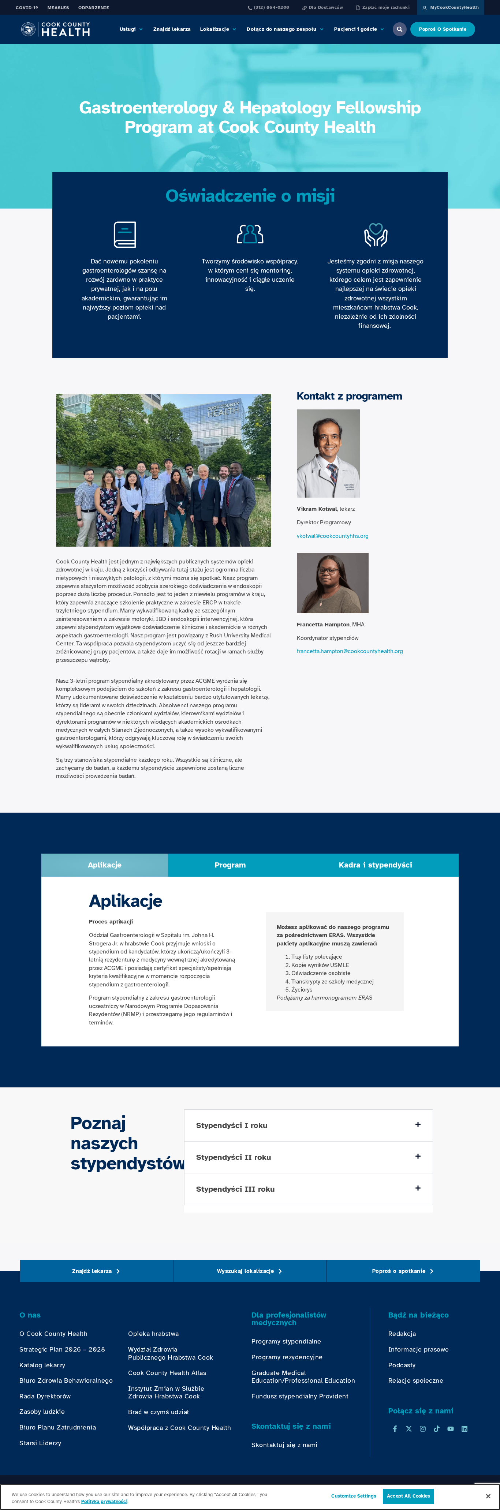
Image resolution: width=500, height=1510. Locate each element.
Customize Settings (353, 1496)
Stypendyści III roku (235, 1189)
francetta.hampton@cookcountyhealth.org (350, 651)
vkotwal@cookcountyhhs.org (333, 536)
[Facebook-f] (395, 1428)
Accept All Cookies (408, 1496)
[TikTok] (436, 1428)
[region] (250, 1497)
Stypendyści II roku (233, 1157)
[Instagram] (422, 1428)
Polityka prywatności (104, 1502)
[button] (132, 29)
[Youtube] (450, 1428)
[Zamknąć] (488, 1496)
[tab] (104, 865)
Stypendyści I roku (232, 1125)
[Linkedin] (464, 1428)
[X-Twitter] (408, 1428)
